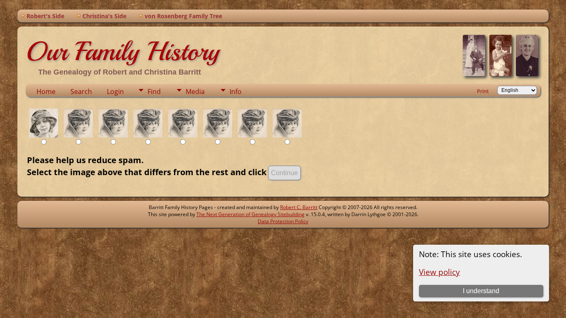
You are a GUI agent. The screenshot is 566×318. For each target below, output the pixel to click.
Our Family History (122, 51)
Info (236, 91)
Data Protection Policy (283, 221)
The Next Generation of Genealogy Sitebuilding (250, 214)
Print (483, 91)
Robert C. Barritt (298, 207)
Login (115, 91)
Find (154, 91)
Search (81, 91)
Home (46, 91)
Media (195, 91)
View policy (439, 272)
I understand (481, 290)
